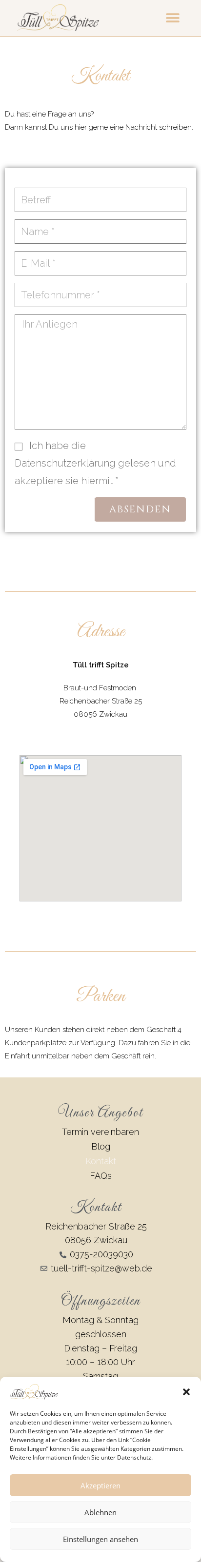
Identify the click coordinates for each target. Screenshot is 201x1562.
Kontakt (100, 1161)
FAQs (101, 1176)
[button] (186, 1392)
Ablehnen (100, 1512)
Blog (100, 1146)
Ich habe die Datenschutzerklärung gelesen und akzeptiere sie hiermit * (95, 463)
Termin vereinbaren (100, 1132)
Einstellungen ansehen (100, 1539)
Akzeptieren (100, 1485)
